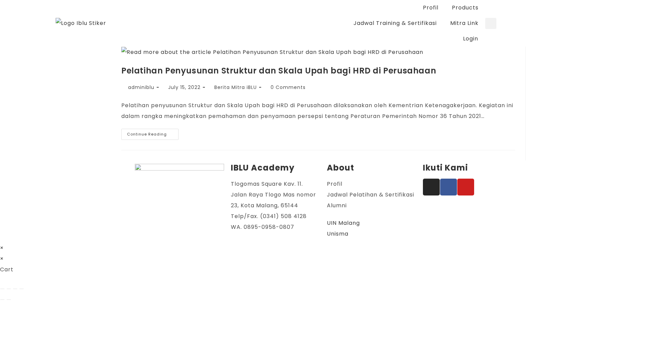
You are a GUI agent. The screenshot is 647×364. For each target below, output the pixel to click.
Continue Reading (153, 133)
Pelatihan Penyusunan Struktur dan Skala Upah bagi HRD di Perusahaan (278, 70)
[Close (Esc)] (21, 289)
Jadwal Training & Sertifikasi (395, 23)
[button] (490, 23)
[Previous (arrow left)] (2, 299)
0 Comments (288, 87)
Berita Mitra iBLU (235, 87)
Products (465, 7)
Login (470, 38)
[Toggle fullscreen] (8, 289)
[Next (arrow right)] (8, 299)
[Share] (15, 289)
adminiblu (141, 87)
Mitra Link (464, 23)
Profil (430, 7)
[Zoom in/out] (2, 289)
